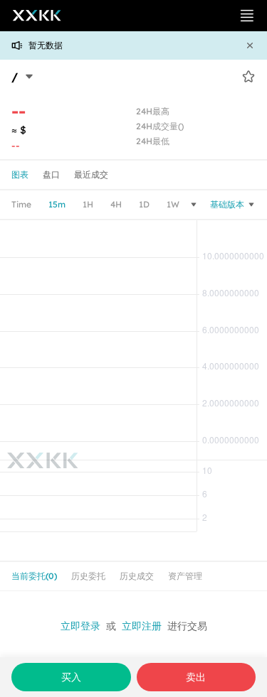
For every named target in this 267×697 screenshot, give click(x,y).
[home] (31, 15)
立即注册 (142, 626)
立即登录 (80, 626)
